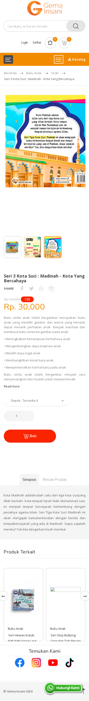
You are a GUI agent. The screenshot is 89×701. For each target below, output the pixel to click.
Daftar (37, 42)
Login (24, 42)
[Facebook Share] (22, 288)
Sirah (55, 73)
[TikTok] (69, 662)
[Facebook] (19, 662)
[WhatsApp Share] (41, 288)
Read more (12, 386)
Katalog (78, 59)
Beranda (10, 73)
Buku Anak (34, 73)
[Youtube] (53, 662)
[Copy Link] (51, 288)
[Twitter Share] (31, 288)
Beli (33, 436)
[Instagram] (36, 662)
